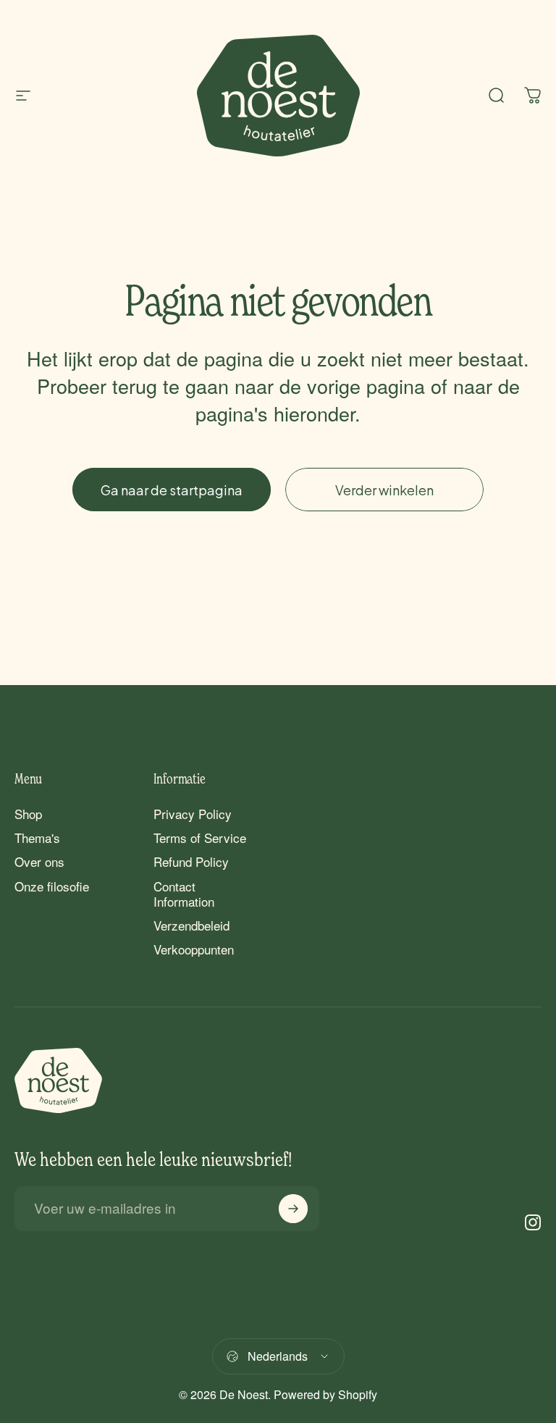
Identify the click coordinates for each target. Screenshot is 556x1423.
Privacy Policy (192, 813)
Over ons (39, 861)
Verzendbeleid (191, 925)
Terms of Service (199, 837)
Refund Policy (191, 861)
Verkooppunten (193, 949)
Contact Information (183, 894)
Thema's (37, 837)
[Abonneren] (293, 1208)
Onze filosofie (51, 886)
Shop (28, 813)
